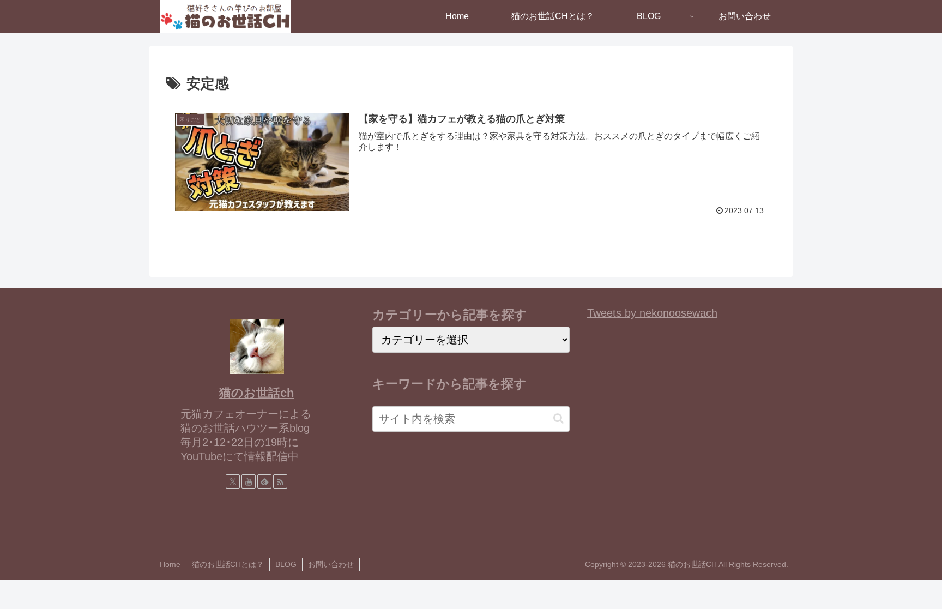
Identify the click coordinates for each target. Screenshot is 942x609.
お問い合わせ (331, 564)
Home (170, 564)
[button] (558, 418)
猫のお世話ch (256, 393)
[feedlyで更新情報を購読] (264, 481)
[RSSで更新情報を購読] (280, 481)
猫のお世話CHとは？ (228, 564)
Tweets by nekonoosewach (652, 313)
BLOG (286, 564)
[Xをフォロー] (233, 481)
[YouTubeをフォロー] (248, 481)
